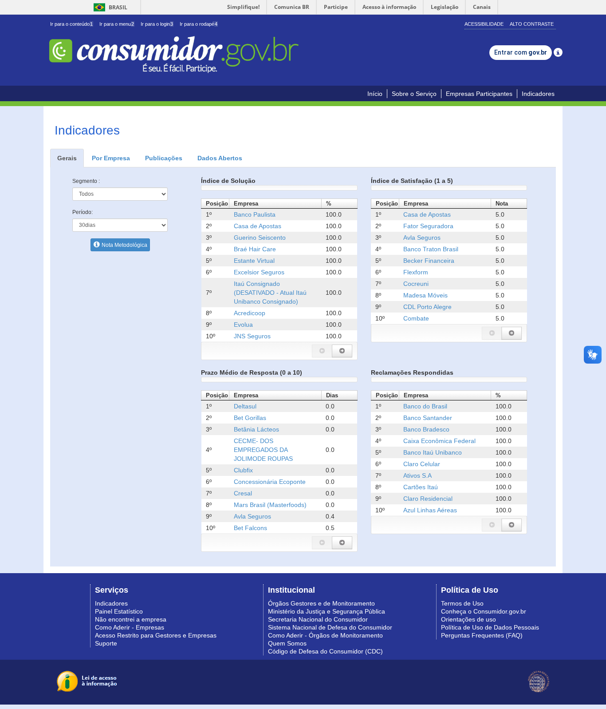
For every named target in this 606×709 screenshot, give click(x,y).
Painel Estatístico (119, 611)
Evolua (243, 324)
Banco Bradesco (426, 429)
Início (374, 93)
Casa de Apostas (257, 226)
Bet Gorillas (250, 417)
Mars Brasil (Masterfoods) (270, 504)
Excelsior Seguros (259, 272)
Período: (82, 212)
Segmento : (86, 181)
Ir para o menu (116, 24)
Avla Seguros (422, 237)
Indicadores (538, 93)
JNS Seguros (252, 336)
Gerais (67, 158)
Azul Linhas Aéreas (430, 510)
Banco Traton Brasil (430, 249)
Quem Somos (287, 643)
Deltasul (245, 406)
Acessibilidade (484, 24)
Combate (416, 318)
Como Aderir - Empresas (129, 627)
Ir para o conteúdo (71, 24)
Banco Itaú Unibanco (432, 452)
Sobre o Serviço (414, 93)
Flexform (415, 272)
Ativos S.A (417, 475)
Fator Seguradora (428, 226)
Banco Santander (427, 417)
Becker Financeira (428, 260)
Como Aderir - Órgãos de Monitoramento (325, 635)
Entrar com (520, 52)
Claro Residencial (428, 498)
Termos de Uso (462, 603)
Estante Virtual (254, 260)
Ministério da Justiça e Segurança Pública (326, 611)
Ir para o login (157, 24)
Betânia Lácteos (256, 429)
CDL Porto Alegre (427, 306)
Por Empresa (111, 158)
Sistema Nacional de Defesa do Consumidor (330, 627)
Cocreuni (416, 283)
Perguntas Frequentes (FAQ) (482, 635)
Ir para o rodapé (198, 24)
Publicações (163, 158)
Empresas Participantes (479, 93)
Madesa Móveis (425, 295)
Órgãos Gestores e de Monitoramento (321, 603)
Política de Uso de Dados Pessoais (490, 627)
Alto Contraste (532, 24)
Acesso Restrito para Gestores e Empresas (155, 635)
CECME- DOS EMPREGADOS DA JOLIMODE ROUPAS (263, 449)
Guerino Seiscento (260, 237)
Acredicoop (249, 313)
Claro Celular (421, 463)
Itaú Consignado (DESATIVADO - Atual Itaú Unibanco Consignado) (270, 292)
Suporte (106, 643)
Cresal (243, 493)
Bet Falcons (250, 527)
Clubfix (243, 470)
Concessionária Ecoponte (270, 481)
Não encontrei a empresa (130, 619)
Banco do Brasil (425, 406)
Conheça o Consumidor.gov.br (483, 611)
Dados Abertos (219, 158)
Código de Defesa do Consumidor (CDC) (325, 651)
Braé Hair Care (255, 249)
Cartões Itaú (420, 487)
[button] (322, 351)
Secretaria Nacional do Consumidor (318, 619)
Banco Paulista (254, 214)
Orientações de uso (468, 619)
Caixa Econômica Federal (439, 440)
